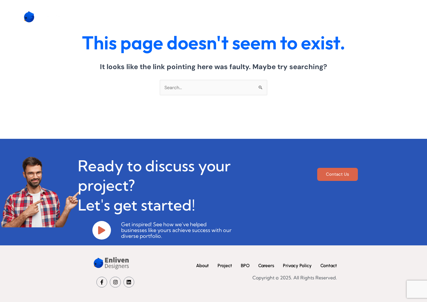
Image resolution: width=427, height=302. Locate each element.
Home (222, 16)
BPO (305, 16)
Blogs (391, 16)
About (249, 16)
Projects (278, 16)
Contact (363, 16)
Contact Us (337, 174)
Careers (332, 16)
